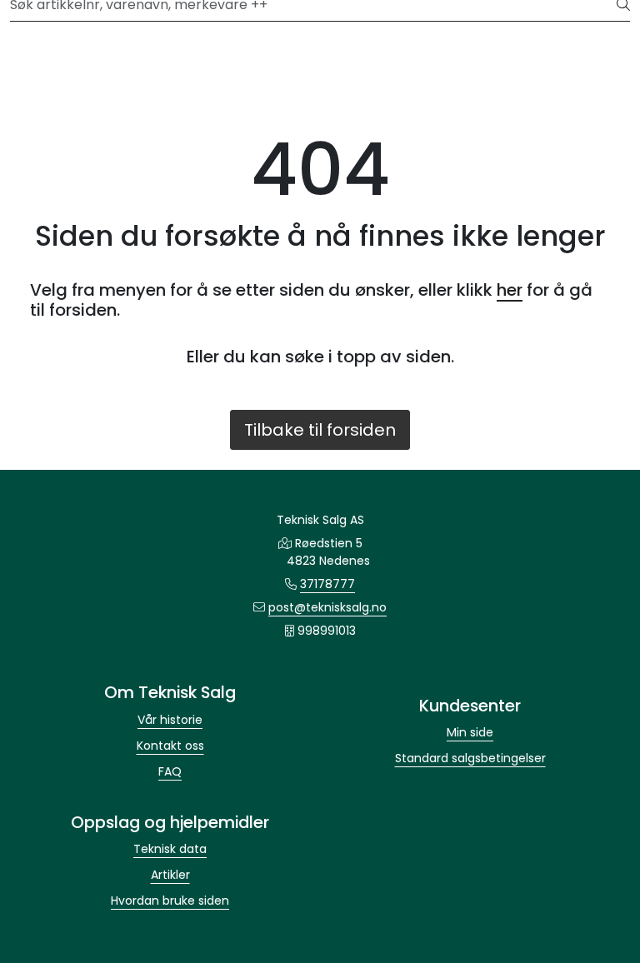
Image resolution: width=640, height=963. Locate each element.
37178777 (327, 584)
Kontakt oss (170, 745)
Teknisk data (170, 849)
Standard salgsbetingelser (470, 758)
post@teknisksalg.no (327, 607)
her (509, 290)
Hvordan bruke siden (170, 900)
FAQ (170, 771)
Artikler (170, 874)
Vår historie (170, 719)
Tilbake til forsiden (320, 430)
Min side (470, 732)
